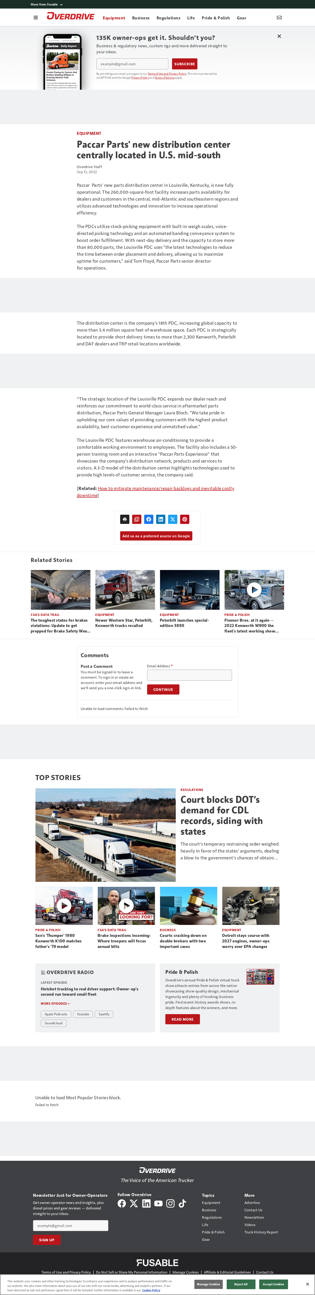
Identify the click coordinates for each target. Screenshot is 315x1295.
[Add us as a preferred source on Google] (136, 519)
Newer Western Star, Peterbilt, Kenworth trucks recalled (124, 623)
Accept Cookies (273, 1284)
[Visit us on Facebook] (122, 1202)
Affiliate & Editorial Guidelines (227, 1272)
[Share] (148, 519)
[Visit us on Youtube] (158, 1202)
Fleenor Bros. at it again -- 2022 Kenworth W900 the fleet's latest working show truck (249, 626)
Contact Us (264, 1272)
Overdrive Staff (89, 166)
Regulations (192, 790)
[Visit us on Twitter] (134, 1202)
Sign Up (46, 1240)
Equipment (89, 133)
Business (168, 930)
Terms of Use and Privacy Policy (167, 73)
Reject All (241, 1284)
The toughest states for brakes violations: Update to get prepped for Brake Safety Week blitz (60, 626)
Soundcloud (54, 1023)
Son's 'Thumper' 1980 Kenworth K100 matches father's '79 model (58, 941)
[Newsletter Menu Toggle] (279, 17)
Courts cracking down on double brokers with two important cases (183, 941)
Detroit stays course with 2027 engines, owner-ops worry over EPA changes (246, 941)
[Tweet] (172, 519)
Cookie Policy (151, 1290)
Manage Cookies (185, 1272)
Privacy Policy (140, 77)
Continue (163, 689)
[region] (157, 1284)
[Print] (124, 519)
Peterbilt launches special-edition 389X (184, 623)
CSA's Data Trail (45, 615)
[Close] (308, 1284)
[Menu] (36, 17)
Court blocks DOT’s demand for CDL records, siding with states (222, 815)
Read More (183, 1019)
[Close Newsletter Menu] (279, 36)
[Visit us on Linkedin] (146, 1202)
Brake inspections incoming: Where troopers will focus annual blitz (124, 941)
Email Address (160, 666)
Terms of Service (165, 77)
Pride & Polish (237, 615)
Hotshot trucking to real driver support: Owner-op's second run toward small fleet (89, 991)
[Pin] (184, 519)
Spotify (104, 1014)
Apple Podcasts (56, 1014)
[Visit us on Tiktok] (182, 1202)
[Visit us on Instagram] (170, 1202)
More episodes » (55, 1003)
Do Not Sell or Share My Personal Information (131, 1272)
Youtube (83, 1014)
